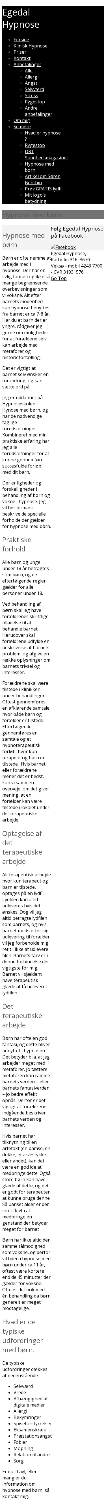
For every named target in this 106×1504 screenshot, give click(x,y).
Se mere (22, 126)
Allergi (31, 77)
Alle (29, 71)
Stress (31, 95)
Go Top (59, 278)
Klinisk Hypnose (30, 46)
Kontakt (22, 58)
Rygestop (35, 102)
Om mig (22, 120)
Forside (21, 39)
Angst (31, 83)
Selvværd (34, 89)
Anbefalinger (27, 64)
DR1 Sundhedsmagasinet (46, 154)
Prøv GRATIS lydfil (43, 189)
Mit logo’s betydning (35, 198)
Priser (20, 52)
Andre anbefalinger (38, 111)
